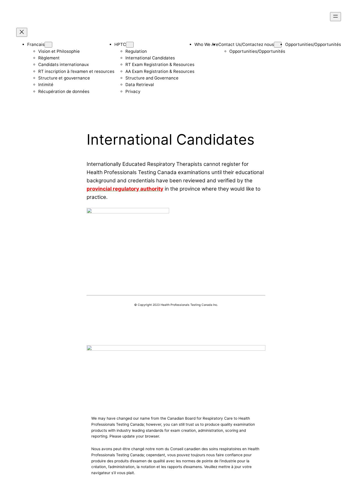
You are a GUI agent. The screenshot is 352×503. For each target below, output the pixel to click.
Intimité (45, 84)
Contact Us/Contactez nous (246, 44)
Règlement (49, 58)
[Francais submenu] (48, 45)
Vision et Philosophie (59, 51)
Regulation (136, 51)
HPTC (120, 44)
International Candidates (150, 58)
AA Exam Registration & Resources (159, 71)
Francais (36, 44)
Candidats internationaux (63, 64)
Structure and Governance (151, 78)
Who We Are (206, 44)
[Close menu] (21, 32)
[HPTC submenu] (130, 45)
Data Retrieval (139, 84)
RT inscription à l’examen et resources (76, 71)
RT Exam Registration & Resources (159, 64)
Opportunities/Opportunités (257, 51)
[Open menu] (335, 16)
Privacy (132, 91)
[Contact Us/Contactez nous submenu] (278, 45)
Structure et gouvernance (64, 78)
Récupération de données (63, 91)
